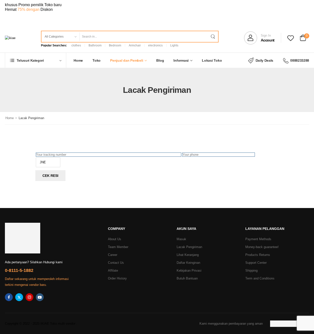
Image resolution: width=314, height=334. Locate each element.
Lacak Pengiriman (189, 247)
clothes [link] (76, 45)
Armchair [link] (135, 45)
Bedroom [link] (115, 45)
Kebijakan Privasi (189, 270)
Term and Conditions (260, 278)
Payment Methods (258, 239)
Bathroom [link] (95, 45)
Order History (117, 278)
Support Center (256, 262)
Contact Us (116, 262)
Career (112, 255)
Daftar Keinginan (188, 262)
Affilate (113, 270)
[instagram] (29, 297)
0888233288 (299, 60)
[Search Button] (212, 36)
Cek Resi (50, 176)
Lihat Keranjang (188, 255)
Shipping (251, 270)
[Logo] (10, 38)
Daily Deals (264, 60)
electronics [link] (155, 45)
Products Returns (257, 255)
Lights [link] (174, 45)
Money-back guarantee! (262, 247)
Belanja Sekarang (26, 16)
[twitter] (19, 297)
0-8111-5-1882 (19, 270)
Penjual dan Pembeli (126, 60)
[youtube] (40, 297)
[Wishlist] (290, 38)
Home (78, 60)
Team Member (118, 247)
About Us (114, 239)
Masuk (181, 239)
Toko (96, 60)
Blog (160, 60)
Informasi (181, 60)
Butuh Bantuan (187, 278)
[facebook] (9, 297)
